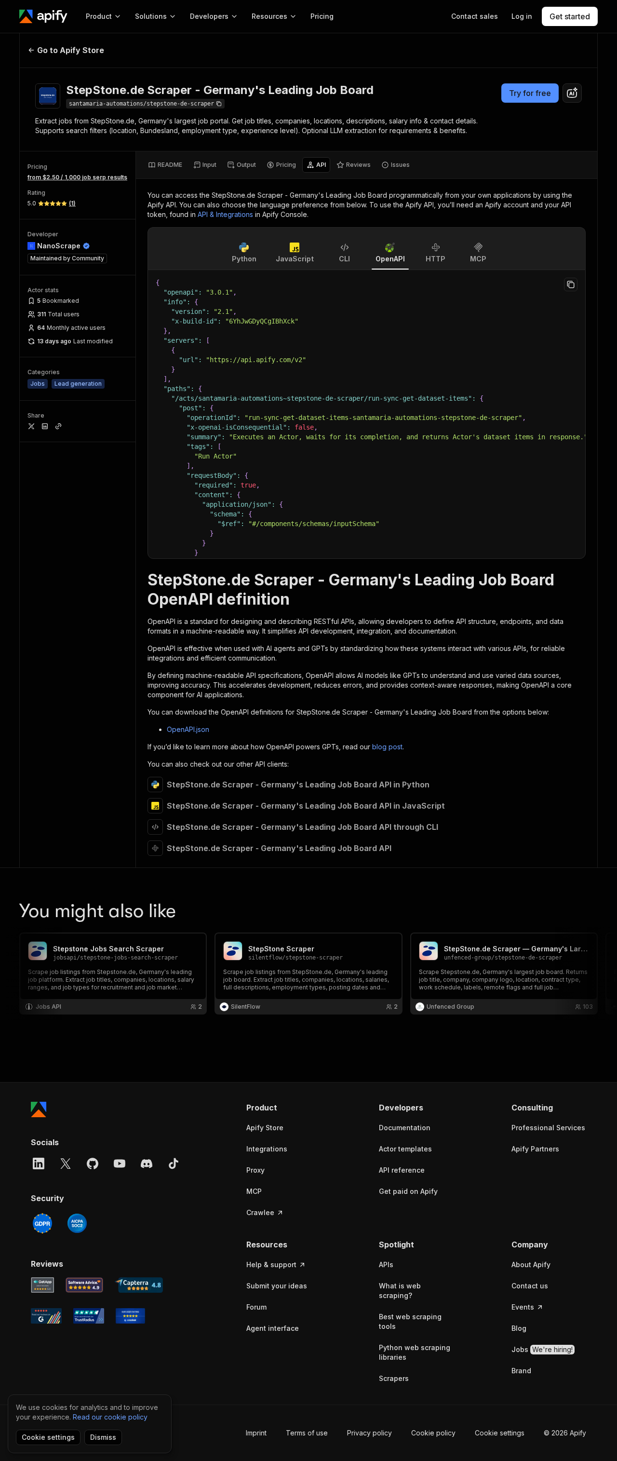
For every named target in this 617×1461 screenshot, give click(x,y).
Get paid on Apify (408, 1191)
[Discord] (146, 1163)
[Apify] (43, 16)
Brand (521, 1370)
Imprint (256, 1433)
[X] (65, 1163)
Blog (518, 1328)
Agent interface (272, 1328)
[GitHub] (92, 1163)
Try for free (530, 93)
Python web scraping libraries (414, 1352)
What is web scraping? (400, 1290)
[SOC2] (77, 1223)
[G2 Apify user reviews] (46, 1316)
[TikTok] (173, 1163)
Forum (256, 1307)
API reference (402, 1170)
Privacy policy (369, 1433)
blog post (387, 747)
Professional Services (548, 1127)
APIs (386, 1264)
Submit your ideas (276, 1286)
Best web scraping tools (410, 1321)
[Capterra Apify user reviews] (139, 1285)
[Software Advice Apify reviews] (85, 1285)
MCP (254, 1191)
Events (522, 1307)
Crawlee (260, 1212)
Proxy (255, 1170)
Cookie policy (433, 1433)
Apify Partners (535, 1149)
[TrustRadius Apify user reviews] (88, 1316)
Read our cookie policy (110, 1417)
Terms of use (307, 1433)
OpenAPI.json (188, 729)
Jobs (542, 1349)
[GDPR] (42, 1223)
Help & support (271, 1264)
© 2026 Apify (565, 1433)
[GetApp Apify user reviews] (42, 1285)
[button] (283, 1107)
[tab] (165, 165)
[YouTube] (119, 1163)
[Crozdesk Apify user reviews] (130, 1316)
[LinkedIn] (38, 1163)
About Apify (530, 1264)
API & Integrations (225, 214)
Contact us (529, 1286)
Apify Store (264, 1127)
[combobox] (572, 93)
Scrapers (394, 1378)
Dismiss (103, 1437)
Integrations (266, 1149)
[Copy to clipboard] (570, 284)
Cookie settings (499, 1433)
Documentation (404, 1127)
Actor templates (405, 1149)
